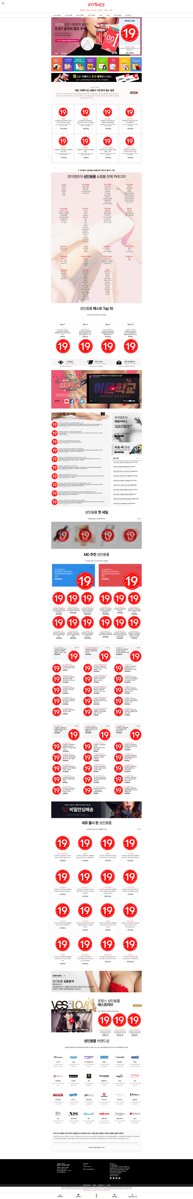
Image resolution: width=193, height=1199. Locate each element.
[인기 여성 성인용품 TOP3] (120, 602)
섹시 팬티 (85, 287)
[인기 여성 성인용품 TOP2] (105, 602)
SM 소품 (107, 287)
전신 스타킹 (85, 273)
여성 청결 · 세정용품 (63, 214)
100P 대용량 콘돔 (129, 214)
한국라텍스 (85, 238)
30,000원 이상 (107, 263)
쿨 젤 (129, 248)
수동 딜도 (129, 186)
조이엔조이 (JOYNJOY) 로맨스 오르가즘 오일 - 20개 (70, 492)
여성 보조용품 (91, 15)
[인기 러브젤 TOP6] (66, 790)
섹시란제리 (128, 15)
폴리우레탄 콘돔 (107, 214)
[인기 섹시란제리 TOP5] (97, 779)
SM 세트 (107, 294)
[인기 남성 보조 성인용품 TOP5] (66, 701)
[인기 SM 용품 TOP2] (128, 746)
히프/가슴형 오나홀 (85, 191)
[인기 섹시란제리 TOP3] (97, 757)
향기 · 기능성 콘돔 (107, 217)
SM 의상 (107, 285)
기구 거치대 (63, 222)
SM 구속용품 (86, 285)
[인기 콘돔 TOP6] (128, 712)
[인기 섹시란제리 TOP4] (97, 768)
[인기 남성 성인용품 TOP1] (74, 575)
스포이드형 (85, 263)
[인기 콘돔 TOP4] (128, 690)
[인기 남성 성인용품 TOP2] (59, 602)
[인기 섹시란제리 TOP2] (97, 746)
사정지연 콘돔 (107, 212)
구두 (86, 284)
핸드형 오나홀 (85, 186)
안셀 (86, 220)
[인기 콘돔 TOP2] (128, 668)
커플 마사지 (63, 272)
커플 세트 (64, 275)
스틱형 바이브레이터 (129, 198)
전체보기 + (138, 458)
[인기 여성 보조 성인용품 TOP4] (97, 690)
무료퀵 (87, 10)
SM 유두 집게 (107, 278)
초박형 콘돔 (107, 210)
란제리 (85, 280)
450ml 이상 (63, 263)
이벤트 (105, 10)
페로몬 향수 (63, 273)
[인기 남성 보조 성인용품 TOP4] (66, 690)
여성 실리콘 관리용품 (63, 217)
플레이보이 (85, 217)
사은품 (110, 10)
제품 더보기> (137, 1005)
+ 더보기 (139, 518)
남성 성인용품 (57, 15)
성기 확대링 (107, 191)
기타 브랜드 (85, 241)
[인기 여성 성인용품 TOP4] (134, 602)
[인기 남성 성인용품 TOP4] (87, 602)
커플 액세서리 (64, 278)
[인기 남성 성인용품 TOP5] (59, 627)
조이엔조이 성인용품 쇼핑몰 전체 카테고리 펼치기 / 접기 (97, 170)
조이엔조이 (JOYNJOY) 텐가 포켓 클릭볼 (67, 474)
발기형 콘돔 (107, 186)
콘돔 (100, 15)
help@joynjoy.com (116, 1174)
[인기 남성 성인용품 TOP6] (73, 627)
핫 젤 (129, 250)
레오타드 (86, 277)
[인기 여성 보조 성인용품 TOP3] (97, 679)
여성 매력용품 (64, 215)
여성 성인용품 (80, 15)
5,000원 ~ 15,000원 (107, 260)
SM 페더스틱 (107, 289)
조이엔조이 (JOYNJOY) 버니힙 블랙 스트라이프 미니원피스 (71, 423)
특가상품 (82, 10)
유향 (129, 260)
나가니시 (86, 210)
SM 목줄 (107, 275)
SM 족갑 (107, 282)
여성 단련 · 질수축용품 (64, 212)
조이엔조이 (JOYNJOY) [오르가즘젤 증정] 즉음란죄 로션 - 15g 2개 (73, 449)
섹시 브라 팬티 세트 (85, 289)
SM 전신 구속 (107, 284)
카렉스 (85, 222)
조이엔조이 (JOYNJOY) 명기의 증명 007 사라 (68, 432)
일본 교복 (85, 282)
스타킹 (85, 275)
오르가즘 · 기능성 (64, 210)
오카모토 (86, 212)
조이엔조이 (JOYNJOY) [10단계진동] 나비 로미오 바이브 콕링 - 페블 (73, 500)
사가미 (85, 214)
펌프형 (85, 265)
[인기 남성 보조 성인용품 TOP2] (66, 668)
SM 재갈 (107, 273)
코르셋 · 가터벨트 (85, 292)
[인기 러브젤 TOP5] (66, 779)
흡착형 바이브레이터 (129, 193)
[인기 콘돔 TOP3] (128, 679)
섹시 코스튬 (85, 296)
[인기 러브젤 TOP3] (66, 757)
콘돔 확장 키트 (63, 250)
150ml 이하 (63, 258)
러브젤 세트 (107, 250)
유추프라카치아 (85, 233)
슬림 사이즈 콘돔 (107, 220)
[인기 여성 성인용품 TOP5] (105, 627)
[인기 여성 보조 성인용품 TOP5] (97, 701)
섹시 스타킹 (85, 294)
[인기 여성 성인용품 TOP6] (120, 627)
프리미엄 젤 (85, 248)
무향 (129, 258)
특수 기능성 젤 (129, 251)
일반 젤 (85, 251)
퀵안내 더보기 (119, 452)
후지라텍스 (85, 215)
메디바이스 (85, 231)
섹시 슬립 (85, 291)
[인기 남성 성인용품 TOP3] (73, 602)
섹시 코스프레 (85, 272)
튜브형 (85, 258)
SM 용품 (55, 18)
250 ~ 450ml (63, 261)
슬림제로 (86, 226)
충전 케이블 (107, 202)
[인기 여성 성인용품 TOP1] (120, 575)
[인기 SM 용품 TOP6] (128, 790)
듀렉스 (85, 224)
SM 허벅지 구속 (107, 280)
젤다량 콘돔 (107, 219)
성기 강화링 (107, 193)
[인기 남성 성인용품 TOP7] (87, 627)
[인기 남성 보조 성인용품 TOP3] (66, 679)
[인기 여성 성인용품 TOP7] (134, 627)
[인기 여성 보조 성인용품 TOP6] (97, 712)
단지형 (85, 261)
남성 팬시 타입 (85, 298)
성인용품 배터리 (107, 200)
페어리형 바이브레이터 (129, 195)
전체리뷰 (100, 10)
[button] (60, 1195)
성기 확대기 (107, 196)
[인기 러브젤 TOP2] (66, 746)
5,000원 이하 (107, 258)
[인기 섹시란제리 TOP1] (97, 730)
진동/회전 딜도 (129, 188)
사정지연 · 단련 (107, 188)
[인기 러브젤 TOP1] (66, 730)
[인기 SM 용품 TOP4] (128, 768)
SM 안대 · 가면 (107, 272)
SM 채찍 (107, 291)
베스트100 (93, 10)
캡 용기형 (85, 260)
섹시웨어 (86, 278)
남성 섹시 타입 (85, 299)
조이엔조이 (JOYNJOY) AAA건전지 (66, 466)
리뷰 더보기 (102, 414)
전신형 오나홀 (85, 193)
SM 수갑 (107, 277)
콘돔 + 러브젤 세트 (129, 215)
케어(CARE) (85, 240)
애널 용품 (64, 277)
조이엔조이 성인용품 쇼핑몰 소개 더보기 (96, 1147)
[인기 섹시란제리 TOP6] (97, 790)
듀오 (86, 236)
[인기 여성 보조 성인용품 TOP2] (97, 668)
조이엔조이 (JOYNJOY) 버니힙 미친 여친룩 (68, 483)
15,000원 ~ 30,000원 (107, 261)
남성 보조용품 (68, 15)
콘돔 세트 (129, 210)
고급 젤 (85, 250)
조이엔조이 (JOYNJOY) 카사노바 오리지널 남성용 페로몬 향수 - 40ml (74, 457)
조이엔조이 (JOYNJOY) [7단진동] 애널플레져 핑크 (69, 440)
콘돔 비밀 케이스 (64, 248)
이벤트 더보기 (119, 436)
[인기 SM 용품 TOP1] (128, 730)
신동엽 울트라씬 (85, 229)
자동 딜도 (129, 190)
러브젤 (107, 15)
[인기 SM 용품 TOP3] (128, 757)
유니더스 (86, 234)
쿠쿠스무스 (85, 227)
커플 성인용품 (117, 15)
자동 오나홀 (85, 190)
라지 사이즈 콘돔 (107, 222)
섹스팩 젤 (107, 248)
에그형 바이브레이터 (129, 196)
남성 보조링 (107, 190)
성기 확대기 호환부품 (107, 203)
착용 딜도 (129, 191)
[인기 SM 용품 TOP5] (128, 779)
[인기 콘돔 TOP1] (128, 652)
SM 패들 (107, 292)
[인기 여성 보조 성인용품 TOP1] (97, 652)
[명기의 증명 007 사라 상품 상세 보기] (54, 433)
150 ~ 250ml (64, 260)
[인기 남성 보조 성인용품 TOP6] (66, 712)
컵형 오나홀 (85, 188)
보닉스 (85, 219)
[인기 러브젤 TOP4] (66, 768)
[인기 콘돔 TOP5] (128, 701)
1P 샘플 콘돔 (129, 212)
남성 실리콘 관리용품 (107, 198)
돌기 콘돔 (107, 215)
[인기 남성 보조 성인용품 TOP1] (66, 652)
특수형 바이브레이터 (129, 200)
